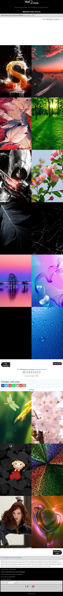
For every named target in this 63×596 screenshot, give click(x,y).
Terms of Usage (22, 589)
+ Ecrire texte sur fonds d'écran (7, 576)
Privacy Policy (36, 589)
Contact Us (42, 589)
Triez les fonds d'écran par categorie (11, 557)
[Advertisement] (31, 32)
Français (30, 587)
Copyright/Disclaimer (29, 589)
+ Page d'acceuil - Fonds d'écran (8, 569)
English (35, 587)
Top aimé (44, 369)
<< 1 (24, 372)
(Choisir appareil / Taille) (29, 15)
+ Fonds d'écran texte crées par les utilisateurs (11, 574)
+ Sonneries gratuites (5, 579)
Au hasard (38, 369)
